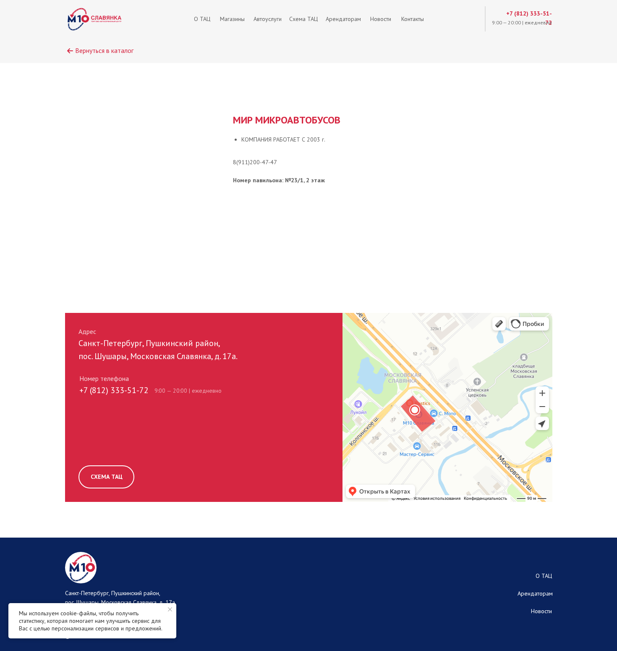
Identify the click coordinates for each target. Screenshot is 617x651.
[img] (94, 19)
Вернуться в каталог (104, 50)
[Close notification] (170, 609)
